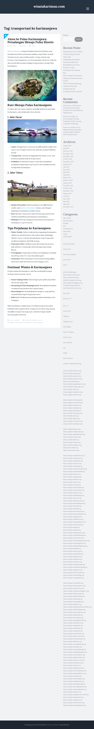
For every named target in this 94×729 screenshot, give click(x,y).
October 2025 (67, 159)
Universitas (66, 231)
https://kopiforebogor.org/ (72, 442)
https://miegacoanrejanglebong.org (74, 644)
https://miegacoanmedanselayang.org (75, 567)
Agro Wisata (67, 218)
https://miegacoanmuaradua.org (73, 538)
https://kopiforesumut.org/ (72, 376)
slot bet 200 (67, 249)
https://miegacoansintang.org (72, 466)
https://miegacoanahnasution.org (74, 455)
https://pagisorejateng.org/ (72, 410)
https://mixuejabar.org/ (71, 447)
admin (24, 46)
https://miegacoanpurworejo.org (73, 660)
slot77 (65, 265)
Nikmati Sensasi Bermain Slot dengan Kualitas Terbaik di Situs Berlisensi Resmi (72, 132)
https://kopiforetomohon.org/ (73, 421)
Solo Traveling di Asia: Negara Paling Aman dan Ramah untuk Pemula (72, 78)
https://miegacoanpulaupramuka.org (75, 469)
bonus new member (69, 116)
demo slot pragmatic (69, 254)
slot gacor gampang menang (72, 363)
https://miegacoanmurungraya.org (74, 612)
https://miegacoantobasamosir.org (74, 639)
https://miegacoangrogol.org (72, 517)
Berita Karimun (68, 221)
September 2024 (68, 191)
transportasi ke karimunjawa (23, 322)
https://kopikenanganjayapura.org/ (74, 384)
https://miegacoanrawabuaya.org (73, 511)
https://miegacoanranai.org (72, 485)
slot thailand (67, 327)
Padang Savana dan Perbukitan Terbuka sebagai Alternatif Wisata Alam (72, 54)
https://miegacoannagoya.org (72, 562)
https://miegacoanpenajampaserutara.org (76, 540)
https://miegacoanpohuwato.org (73, 588)
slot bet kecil (67, 337)
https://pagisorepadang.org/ (72, 408)
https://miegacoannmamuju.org (73, 617)
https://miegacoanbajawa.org (72, 604)
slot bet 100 (67, 311)
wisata (33, 46)
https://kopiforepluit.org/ (71, 418)
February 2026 (68, 151)
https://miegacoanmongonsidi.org (74, 564)
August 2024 (67, 193)
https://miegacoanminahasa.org (73, 554)
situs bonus (67, 105)
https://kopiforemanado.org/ (72, 445)
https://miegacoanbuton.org (72, 641)
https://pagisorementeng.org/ (73, 400)
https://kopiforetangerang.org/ (73, 387)
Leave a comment (15, 320)
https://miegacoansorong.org (72, 551)
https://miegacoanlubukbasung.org (74, 535)
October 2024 (67, 188)
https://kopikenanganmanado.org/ (74, 434)
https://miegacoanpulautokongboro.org (76, 591)
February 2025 (68, 180)
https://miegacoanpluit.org (72, 530)
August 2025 (67, 164)
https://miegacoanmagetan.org (73, 625)
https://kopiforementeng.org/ (73, 413)
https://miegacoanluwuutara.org (73, 636)
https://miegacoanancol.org (72, 692)
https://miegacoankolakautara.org (74, 532)
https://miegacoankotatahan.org (73, 487)
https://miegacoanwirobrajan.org (73, 572)
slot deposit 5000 (68, 244)
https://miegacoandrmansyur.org (73, 702)
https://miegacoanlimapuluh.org (73, 681)
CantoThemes (64, 725)
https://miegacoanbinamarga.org (73, 495)
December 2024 (68, 185)
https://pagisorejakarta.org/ (72, 395)
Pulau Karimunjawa (14, 51)
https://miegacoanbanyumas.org (73, 593)
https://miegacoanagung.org (72, 477)
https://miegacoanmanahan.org (73, 583)
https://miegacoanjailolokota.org (73, 668)
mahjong (66, 316)
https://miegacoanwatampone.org (74, 655)
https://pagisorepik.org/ (71, 389)
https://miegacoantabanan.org (72, 631)
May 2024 (66, 201)
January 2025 (67, 183)
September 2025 (68, 161)
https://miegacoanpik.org (71, 527)
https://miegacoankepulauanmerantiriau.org (77, 607)
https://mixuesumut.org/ (71, 450)
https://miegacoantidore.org (72, 479)
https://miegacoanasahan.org (72, 647)
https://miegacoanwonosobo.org (73, 490)
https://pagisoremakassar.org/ (73, 392)
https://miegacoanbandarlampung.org (75, 546)
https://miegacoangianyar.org (72, 556)
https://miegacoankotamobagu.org (74, 609)
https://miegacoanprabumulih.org (74, 471)
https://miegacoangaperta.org (72, 570)
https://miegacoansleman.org (72, 559)
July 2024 (66, 196)
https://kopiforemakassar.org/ (73, 424)
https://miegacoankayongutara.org (74, 586)
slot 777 (65, 306)
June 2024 (66, 199)
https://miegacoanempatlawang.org (74, 649)
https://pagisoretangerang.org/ (73, 432)
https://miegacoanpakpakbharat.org (74, 673)
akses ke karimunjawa (31, 320)
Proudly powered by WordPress (36, 725)
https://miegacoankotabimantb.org (74, 503)
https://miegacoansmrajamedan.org (74, 705)
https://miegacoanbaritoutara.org (74, 657)
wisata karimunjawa (37, 322)
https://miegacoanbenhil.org (72, 506)
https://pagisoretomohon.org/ (73, 402)
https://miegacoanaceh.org (72, 482)
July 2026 (66, 148)
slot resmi (66, 293)
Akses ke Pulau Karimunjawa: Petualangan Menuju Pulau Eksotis (31, 40)
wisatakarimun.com (49, 6)
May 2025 (66, 172)
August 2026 (67, 146)
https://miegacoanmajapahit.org (73, 578)
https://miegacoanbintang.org (72, 599)
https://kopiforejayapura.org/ (73, 379)
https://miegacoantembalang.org (73, 575)
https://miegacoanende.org (72, 474)
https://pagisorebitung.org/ (72, 405)
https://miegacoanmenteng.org (73, 524)
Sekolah (65, 223)
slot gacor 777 (67, 298)
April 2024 (66, 204)
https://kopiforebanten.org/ (72, 371)
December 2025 (68, 154)
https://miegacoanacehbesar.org (73, 633)
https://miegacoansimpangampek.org (75, 652)
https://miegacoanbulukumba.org (74, 596)
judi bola (66, 272)
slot (64, 226)
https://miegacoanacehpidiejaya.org (74, 671)
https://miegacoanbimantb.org (73, 615)
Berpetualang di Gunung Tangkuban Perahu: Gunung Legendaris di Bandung (72, 121)
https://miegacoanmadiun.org (72, 700)
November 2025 (68, 156)
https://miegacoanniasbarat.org (73, 623)
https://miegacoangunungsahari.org (74, 689)
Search (65, 35)
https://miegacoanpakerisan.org (73, 697)
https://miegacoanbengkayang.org (74, 684)
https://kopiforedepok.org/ (72, 437)
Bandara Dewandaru (28, 208)
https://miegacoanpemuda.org (73, 461)
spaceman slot (67, 342)
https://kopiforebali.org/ (71, 440)
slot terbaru (67, 260)
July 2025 (66, 167)
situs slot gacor (68, 358)
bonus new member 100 (70, 127)
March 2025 (67, 177)
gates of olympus (68, 332)
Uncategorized (68, 229)
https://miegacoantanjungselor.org (74, 543)
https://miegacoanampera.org (72, 493)
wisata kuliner (67, 236)
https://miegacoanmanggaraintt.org (74, 620)
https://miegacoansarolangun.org (74, 678)
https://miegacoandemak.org (72, 676)
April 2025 (66, 175)
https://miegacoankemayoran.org (73, 501)
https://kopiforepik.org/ (71, 416)
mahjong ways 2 (68, 321)
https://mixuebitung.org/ (71, 381)
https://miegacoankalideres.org (73, 519)
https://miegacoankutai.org (72, 665)
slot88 (65, 353)
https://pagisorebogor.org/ (72, 429)
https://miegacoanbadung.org (72, 628)
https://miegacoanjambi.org (72, 548)
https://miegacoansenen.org (72, 498)
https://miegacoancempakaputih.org (74, 687)
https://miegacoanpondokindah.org (74, 514)
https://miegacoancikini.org (72, 509)
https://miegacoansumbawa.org (73, 663)
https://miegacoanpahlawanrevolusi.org (76, 694)
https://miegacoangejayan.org (72, 458)
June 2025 (66, 170)
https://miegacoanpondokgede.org (74, 522)
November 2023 (68, 207)
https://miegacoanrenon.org (72, 463)
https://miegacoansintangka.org (73, 601)
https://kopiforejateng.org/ (72, 373)
